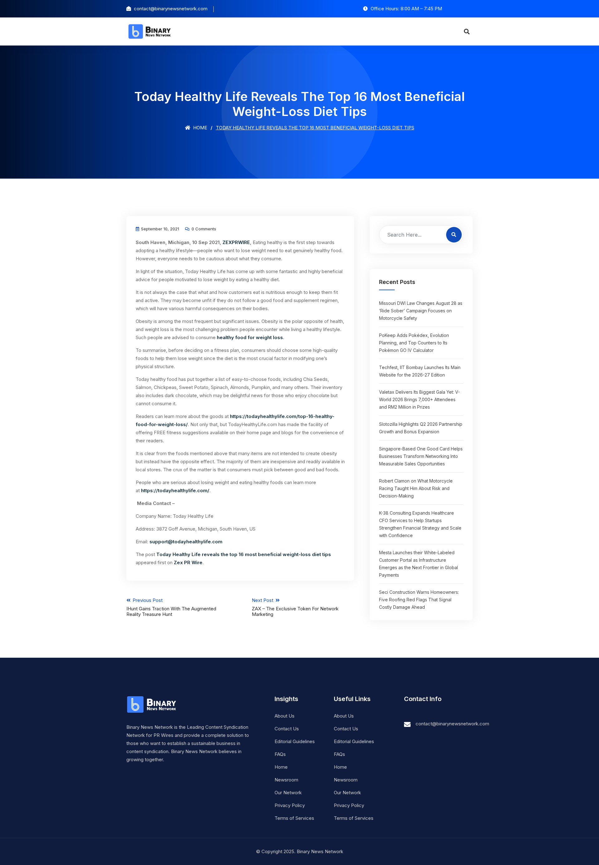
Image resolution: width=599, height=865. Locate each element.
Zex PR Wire (188, 562)
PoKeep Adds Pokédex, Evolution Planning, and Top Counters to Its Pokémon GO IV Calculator (414, 343)
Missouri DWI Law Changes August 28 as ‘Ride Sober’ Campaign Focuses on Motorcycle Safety (420, 310)
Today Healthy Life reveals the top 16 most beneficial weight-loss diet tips (243, 554)
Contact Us (287, 729)
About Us (285, 716)
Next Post (295, 607)
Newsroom (286, 780)
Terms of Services (294, 818)
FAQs (280, 754)
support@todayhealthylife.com (185, 542)
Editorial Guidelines (295, 741)
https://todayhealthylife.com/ (175, 490)
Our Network (288, 792)
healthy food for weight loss (250, 337)
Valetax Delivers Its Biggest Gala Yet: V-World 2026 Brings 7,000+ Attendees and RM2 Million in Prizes (419, 399)
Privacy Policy (290, 805)
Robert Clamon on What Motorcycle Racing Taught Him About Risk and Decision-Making (416, 488)
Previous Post (171, 607)
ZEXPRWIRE (236, 242)
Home (199, 128)
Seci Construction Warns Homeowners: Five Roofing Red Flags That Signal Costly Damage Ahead (419, 599)
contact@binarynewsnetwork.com (452, 724)
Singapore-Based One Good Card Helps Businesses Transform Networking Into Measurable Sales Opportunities (421, 456)
